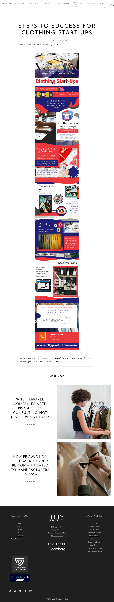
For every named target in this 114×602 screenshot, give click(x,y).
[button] (7, 3)
